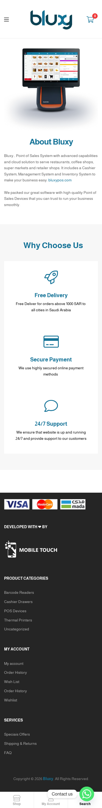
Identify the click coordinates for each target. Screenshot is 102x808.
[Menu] (10, 19)
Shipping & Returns (20, 743)
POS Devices (15, 611)
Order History (15, 672)
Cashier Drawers (18, 601)
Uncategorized (16, 629)
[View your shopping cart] (90, 19)
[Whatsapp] (86, 794)
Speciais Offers (17, 734)
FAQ (8, 753)
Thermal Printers (18, 620)
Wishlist (10, 700)
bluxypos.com (60, 180)
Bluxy (48, 779)
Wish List (11, 681)
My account (13, 663)
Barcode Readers (19, 592)
